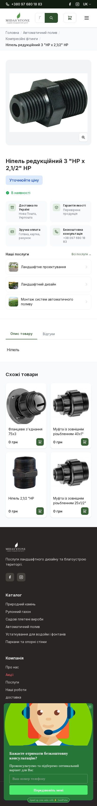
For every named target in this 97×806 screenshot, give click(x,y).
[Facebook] (70, 4)
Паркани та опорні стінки (26, 642)
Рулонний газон (18, 612)
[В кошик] (40, 442)
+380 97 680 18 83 (26, 4)
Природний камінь (21, 604)
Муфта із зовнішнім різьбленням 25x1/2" (69, 500)
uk (85, 4)
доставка (13, 697)
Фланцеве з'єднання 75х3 (25, 431)
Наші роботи (16, 690)
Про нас (12, 667)
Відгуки (49, 334)
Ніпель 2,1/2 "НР (21, 498)
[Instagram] (77, 4)
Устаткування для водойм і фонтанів (36, 634)
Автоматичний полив (23, 627)
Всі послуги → (81, 254)
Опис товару (21, 334)
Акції (9, 675)
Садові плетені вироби (24, 619)
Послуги (12, 682)
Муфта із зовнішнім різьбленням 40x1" (68, 431)
